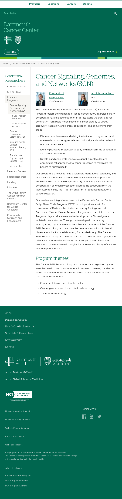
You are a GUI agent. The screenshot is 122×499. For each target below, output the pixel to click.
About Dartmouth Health (19, 372)
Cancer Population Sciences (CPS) (17, 134)
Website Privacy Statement (17, 428)
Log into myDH (105, 52)
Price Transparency (14, 437)
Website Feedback (14, 445)
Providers (34, 4)
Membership (16, 166)
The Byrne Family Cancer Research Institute (16, 196)
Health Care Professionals (19, 326)
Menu (12, 52)
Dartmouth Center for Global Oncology (17, 207)
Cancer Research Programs (18, 476)
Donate (87, 4)
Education (12, 187)
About (9, 313)
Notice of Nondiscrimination (18, 412)
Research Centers (16, 171)
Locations (53, 4)
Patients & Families (16, 320)
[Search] (115, 13)
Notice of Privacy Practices (17, 420)
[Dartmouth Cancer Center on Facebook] (84, 416)
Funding (11, 182)
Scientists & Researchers (24, 64)
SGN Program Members (19, 117)
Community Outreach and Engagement (14, 218)
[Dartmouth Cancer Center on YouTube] (92, 416)
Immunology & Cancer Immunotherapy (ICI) (18, 146)
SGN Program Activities (19, 125)
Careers (71, 4)
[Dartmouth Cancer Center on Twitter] (100, 416)
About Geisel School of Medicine (24, 379)
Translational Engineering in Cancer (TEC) (17, 158)
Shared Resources (16, 177)
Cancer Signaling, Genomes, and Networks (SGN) (18, 108)
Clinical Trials (14, 92)
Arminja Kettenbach (102, 93)
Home (5, 64)
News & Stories (13, 340)
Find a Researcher (16, 86)
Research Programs (50, 64)
